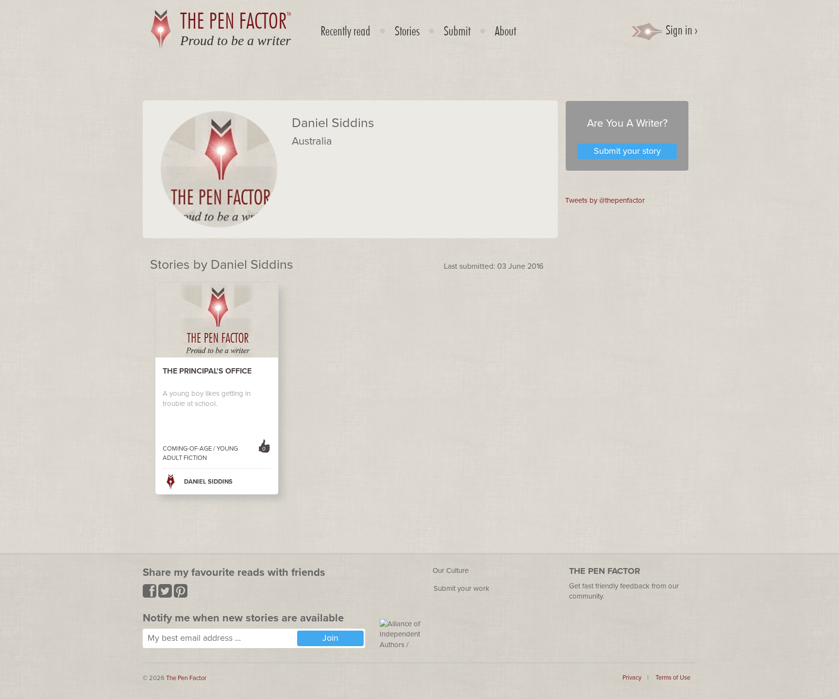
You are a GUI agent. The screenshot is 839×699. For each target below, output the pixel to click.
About (505, 30)
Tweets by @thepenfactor (605, 200)
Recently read (345, 30)
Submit (457, 30)
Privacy (631, 678)
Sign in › (680, 29)
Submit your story (627, 151)
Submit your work (461, 588)
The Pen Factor (186, 678)
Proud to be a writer (235, 40)
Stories (407, 30)
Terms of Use (672, 678)
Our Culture (451, 570)
